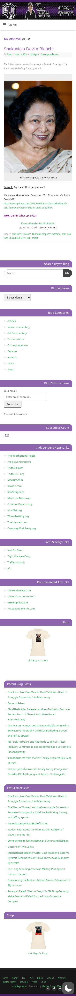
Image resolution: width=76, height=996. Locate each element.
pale (64, 234)
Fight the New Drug (18, 556)
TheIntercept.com (17, 522)
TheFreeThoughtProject (21, 455)
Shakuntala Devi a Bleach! (29, 48)
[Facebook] (53, 988)
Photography (9, 981)
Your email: (10, 391)
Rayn (9, 54)
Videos (50, 977)
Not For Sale (14, 550)
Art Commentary (17, 333)
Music (10, 363)
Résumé (23, 981)
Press (10, 369)
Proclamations (15, 339)
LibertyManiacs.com (19, 590)
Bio (24, 977)
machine (56, 234)
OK (66, 272)
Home (5, 977)
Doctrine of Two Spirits (21, 846)
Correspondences (49, 54)
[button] (68, 988)
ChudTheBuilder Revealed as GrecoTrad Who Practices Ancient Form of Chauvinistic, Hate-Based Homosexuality (39, 714)
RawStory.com (15, 492)
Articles (11, 321)
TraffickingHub (16, 562)
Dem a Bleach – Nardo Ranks (37, 223)
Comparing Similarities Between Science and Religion (38, 840)
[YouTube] (59, 988)
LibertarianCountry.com (21, 596)
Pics (31, 977)
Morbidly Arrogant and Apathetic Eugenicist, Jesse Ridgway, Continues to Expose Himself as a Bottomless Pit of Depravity (39, 747)
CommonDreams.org (19, 504)
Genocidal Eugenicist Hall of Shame (28, 823)
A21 (9, 568)
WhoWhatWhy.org (18, 516)
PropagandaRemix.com (21, 608)
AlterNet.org (14, 510)
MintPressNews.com (19, 498)
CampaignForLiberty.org (21, 528)
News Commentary (18, 327)
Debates (12, 351)
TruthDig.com (15, 467)
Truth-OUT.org (15, 474)
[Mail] (47, 988)
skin (29, 237)
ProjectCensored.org (19, 461)
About (15, 977)
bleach (27, 234)
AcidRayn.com (19, 986)
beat (14, 234)
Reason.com (14, 486)
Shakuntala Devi (17, 237)
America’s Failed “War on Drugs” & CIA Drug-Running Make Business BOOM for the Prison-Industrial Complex (38, 896)
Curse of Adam (16, 703)
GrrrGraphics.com (17, 602)
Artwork (12, 357)
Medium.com (15, 480)
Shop (43, 981)
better (20, 234)
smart (35, 237)
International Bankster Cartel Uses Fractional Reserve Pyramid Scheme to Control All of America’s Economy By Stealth (38, 858)
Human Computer (41, 234)
